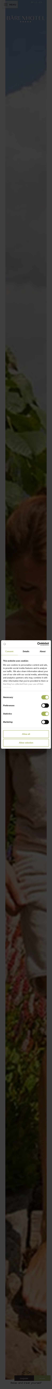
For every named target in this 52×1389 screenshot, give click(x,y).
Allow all (26, 734)
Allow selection (26, 743)
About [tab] (43, 651)
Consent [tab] (9, 651)
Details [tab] (26, 651)
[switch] (45, 705)
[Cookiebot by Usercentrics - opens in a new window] (37, 644)
